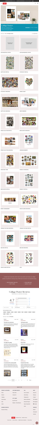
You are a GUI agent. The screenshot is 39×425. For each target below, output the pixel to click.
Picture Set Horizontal (5, 91)
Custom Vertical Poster (6, 52)
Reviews (34, 394)
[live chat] (37, 423)
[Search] (35, 3)
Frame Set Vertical (23, 189)
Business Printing (4, 409)
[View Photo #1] (7, 330)
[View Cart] (37, 3)
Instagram (36, 401)
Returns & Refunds (27, 399)
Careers (34, 397)
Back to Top (19, 387)
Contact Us (14, 394)
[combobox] (19, 307)
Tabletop (2, 397)
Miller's (34, 409)
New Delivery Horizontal (25, 130)
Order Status (26, 394)
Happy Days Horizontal (5, 111)
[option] (4, 312)
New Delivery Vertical (5, 189)
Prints (2, 392)
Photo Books (3, 399)
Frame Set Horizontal (24, 169)
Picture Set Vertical (24, 72)
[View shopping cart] (37, 3)
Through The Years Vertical (25, 228)
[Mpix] (5, 3)
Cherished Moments (24, 150)
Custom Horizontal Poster (25, 52)
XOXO (21, 267)
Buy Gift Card (15, 400)
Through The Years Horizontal (7, 228)
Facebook (35, 399)
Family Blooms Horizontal (25, 208)
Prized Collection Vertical (6, 130)
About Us (34, 392)
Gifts (2, 401)
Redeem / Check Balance (17, 402)
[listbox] (19, 313)
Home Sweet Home (4, 169)
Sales (25, 406)
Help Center (14, 392)
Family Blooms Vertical (5, 267)
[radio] (16, 380)
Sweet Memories (23, 111)
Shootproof (35, 411)
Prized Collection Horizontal (7, 150)
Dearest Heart (23, 91)
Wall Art (2, 394)
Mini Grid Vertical (4, 247)
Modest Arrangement (5, 208)
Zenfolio (34, 414)
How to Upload (26, 392)
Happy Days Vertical (5, 72)
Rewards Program (27, 401)
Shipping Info (26, 397)
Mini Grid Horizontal (24, 247)
